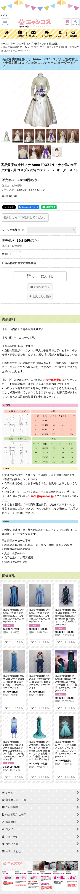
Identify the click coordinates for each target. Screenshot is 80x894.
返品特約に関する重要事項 (20, 263)
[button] (5, 22)
